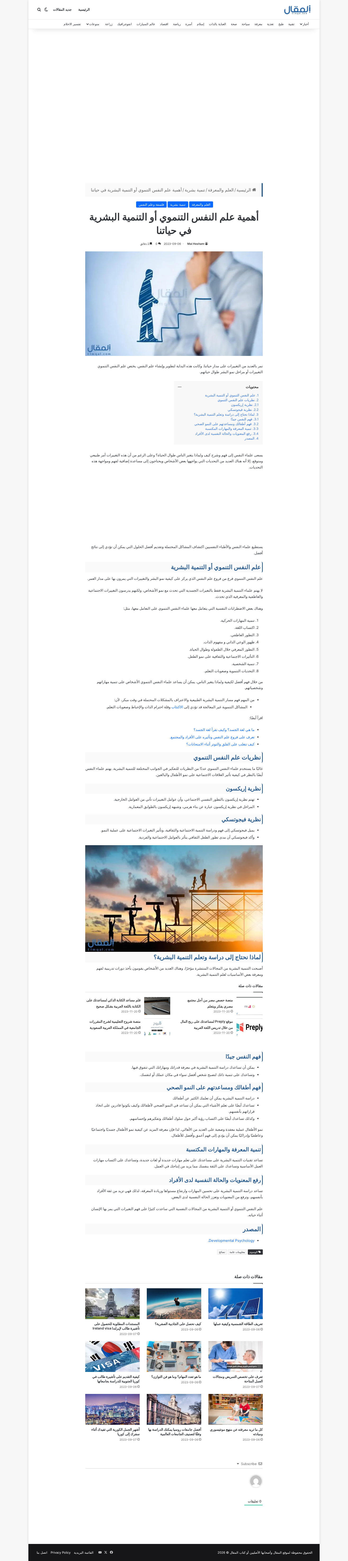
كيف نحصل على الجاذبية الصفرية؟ (178, 1324)
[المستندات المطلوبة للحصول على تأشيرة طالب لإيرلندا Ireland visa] (112, 1303)
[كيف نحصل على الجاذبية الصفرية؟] (174, 1303)
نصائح (222, 1252)
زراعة (108, 24)
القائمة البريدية (84, 1552)
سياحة (246, 24)
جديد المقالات (62, 9)
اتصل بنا (42, 1552)
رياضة (177, 24)
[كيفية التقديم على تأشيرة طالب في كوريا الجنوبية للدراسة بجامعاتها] (112, 1356)
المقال (277, 1552)
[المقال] (297, 9)
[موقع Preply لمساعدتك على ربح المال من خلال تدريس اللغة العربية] (249, 1027)
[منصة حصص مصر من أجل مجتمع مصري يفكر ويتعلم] (249, 1006)
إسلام (200, 24)
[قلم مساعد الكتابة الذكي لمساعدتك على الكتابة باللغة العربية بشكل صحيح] (157, 1006)
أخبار (306, 24)
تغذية (270, 24)
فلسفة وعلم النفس (151, 204)
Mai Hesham (195, 243)
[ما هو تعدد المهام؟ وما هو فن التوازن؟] (174, 1356)
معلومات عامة (237, 1252)
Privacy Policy (61, 1552)
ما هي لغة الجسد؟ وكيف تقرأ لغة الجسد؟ (224, 729)
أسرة (188, 24)
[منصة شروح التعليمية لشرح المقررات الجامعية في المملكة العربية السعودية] (157, 1027)
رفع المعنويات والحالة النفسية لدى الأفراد (223, 434)
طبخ (281, 24)
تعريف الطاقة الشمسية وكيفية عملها (238, 1324)
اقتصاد (164, 24)
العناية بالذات (217, 24)
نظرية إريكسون (242, 405)
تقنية (291, 24)
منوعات (94, 24)
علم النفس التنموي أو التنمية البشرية (230, 395)
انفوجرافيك (124, 24)
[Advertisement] (174, 107)
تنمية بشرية (195, 189)
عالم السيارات (146, 24)
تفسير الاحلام (72, 24)
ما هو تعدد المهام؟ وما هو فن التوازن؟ (176, 1377)
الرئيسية (84, 9)
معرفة (258, 24)
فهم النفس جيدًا (241, 419)
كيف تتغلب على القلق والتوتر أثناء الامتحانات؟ (220, 744)
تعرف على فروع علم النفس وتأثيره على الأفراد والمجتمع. (212, 737)
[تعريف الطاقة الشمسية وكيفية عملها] (235, 1303)
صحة (234, 24)
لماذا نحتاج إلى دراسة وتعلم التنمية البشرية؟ (224, 414)
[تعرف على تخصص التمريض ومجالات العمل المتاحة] (235, 1356)
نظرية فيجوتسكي (240, 410)
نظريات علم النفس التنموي (236, 400)
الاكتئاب (177, 707)
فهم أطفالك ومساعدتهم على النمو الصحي (223, 424)
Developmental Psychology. (231, 1240)
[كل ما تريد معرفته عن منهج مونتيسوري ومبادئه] (235, 1409)
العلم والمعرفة (221, 189)
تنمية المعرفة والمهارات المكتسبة (228, 429)
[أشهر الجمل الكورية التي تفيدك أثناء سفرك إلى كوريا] (112, 1409)
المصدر (249, 438)
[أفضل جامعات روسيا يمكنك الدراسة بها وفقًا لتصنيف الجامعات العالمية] (174, 1409)
